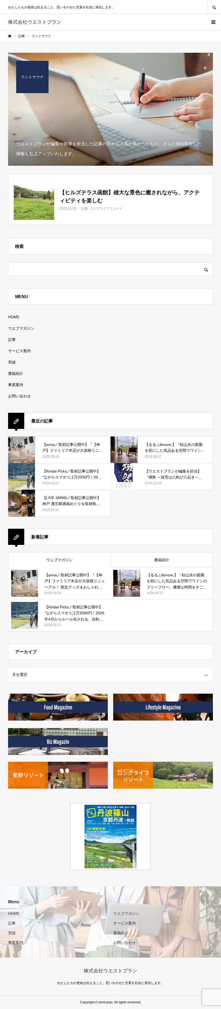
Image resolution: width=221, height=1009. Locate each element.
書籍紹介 (15, 373)
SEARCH (214, 7)
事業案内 (15, 385)
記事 (12, 339)
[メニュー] (213, 22)
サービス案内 (19, 351)
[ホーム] (9, 36)
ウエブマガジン (21, 328)
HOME (13, 317)
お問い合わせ (19, 396)
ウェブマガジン (59, 560)
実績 (12, 362)
